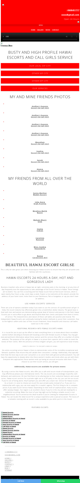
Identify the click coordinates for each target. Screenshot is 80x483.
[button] (4, 46)
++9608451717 (11, 452)
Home (33, 30)
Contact (55, 30)
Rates (48, 30)
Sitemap (8, 470)
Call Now (21, 481)
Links (7, 466)
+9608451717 (73, 10)
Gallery (40, 30)
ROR (7, 468)
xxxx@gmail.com (70, 14)
